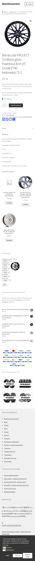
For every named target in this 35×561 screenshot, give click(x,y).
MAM (19, 516)
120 (31, 511)
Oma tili (6, 435)
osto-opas (18, 300)
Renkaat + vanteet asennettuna (13, 445)
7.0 (7, 507)
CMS (15, 513)
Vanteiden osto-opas (10, 458)
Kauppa (6, 432)
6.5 (5, 507)
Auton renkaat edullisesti (11, 525)
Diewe (22, 513)
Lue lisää (9, 203)
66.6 (8, 511)
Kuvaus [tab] (4, 128)
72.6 (14, 511)
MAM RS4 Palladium (10, 492)
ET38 (31, 513)
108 (14, 117)
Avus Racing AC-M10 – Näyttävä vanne (15, 482)
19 (16, 117)
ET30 (25, 513)
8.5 (22, 117)
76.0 (19, 511)
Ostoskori (7, 438)
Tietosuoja (7, 448)
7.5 (9, 507)
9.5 (17, 507)
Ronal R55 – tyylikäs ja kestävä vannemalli (16, 485)
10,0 (19, 507)
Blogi (5, 422)
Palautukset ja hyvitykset (11, 442)
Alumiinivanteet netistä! (11, 419)
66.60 (10, 511)
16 (21, 507)
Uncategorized (12, 12)
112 (24, 510)
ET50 (10, 516)
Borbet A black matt (10, 488)
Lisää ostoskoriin (16, 105)
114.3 (28, 511)
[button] (30, 21)
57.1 (32, 507)
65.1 (3, 511)
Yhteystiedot (8, 461)
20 (28, 507)
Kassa (6, 428)
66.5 (5, 511)
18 (24, 507)
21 (30, 507)
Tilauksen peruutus (9, 451)
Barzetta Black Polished (11, 475)
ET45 (7, 516)
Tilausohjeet (8, 455)
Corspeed (18, 513)
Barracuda (26, 117)
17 (22, 507)
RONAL (23, 516)
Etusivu (6, 12)
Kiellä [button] (7, 555)
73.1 (19, 117)
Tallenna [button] (17, 555)
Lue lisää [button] (5, 545)
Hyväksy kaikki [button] (27, 555)
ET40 (30, 117)
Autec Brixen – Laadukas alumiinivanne (15, 479)
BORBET (11, 513)
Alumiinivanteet (11, 4)
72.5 (12, 511)
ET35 (28, 513)
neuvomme (5, 302)
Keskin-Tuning (15, 516)
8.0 (12, 507)
